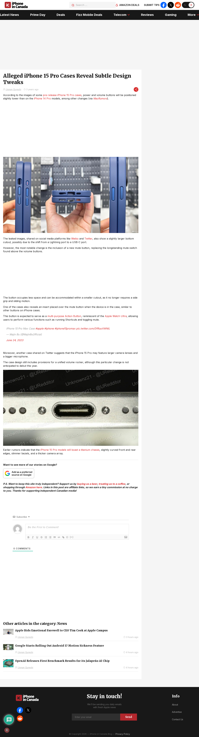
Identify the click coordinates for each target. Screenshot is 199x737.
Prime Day (37, 15)
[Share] (136, 89)
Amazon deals (129, 5)
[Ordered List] (46, 537)
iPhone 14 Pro (42, 98)
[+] (71, 537)
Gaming (170, 15)
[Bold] (28, 537)
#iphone (49, 328)
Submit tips (152, 5)
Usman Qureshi (13, 89)
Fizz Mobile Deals (89, 15)
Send (128, 717)
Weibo (75, 238)
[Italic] (33, 537)
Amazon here (33, 487)
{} (67, 537)
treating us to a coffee (112, 483)
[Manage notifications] (6, 730)
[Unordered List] (50, 537)
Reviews (147, 15)
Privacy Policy (123, 734)
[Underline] (37, 537)
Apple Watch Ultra (116, 316)
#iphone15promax (65, 328)
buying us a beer (87, 483)
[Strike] (41, 537)
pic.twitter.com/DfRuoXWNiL (93, 328)
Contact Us (177, 719)
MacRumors (100, 98)
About (175, 704)
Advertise (177, 712)
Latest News (9, 15)
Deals (61, 15)
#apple (39, 328)
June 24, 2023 (14, 340)
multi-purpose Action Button (64, 316)
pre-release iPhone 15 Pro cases (62, 95)
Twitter (88, 238)
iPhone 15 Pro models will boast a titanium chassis (70, 449)
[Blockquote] (54, 537)
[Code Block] (59, 537)
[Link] (63, 537)
